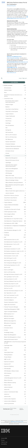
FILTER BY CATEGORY (8, 85)
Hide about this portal (11, 5)
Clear (25, 85)
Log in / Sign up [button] (22, 78)
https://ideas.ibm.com (21, 18)
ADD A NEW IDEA (14, 82)
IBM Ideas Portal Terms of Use (17, 421)
